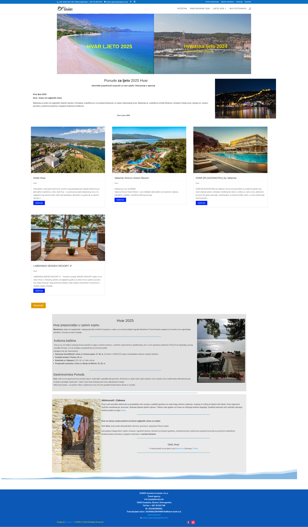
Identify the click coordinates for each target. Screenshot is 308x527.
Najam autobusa (227, 2)
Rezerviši (38, 305)
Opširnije (39, 203)
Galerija (239, 2)
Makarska (180, 448)
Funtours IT (69, 522)
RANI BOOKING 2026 (200, 9)
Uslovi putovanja (212, 2)
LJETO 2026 (218, 9)
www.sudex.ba (154, 515)
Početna (182, 9)
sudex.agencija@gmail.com (155, 518)
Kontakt (248, 2)
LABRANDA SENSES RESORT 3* (52, 265)
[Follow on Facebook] (188, 522)
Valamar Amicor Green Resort (132, 178)
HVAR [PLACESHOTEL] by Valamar (216, 178)
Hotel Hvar (39, 178)
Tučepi (195, 448)
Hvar (35, 183)
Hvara (123, 410)
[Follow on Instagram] (193, 522)
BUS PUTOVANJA (238, 9)
